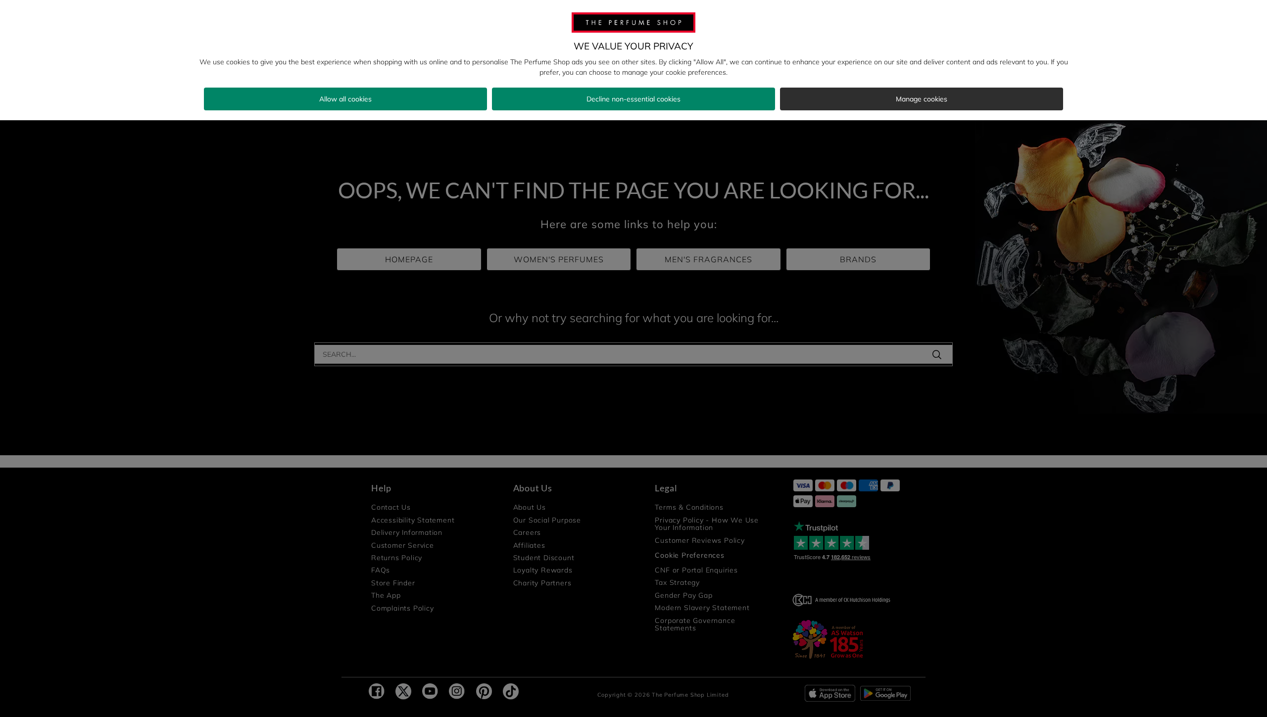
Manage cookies (921, 99)
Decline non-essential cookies (633, 99)
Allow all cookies (345, 99)
